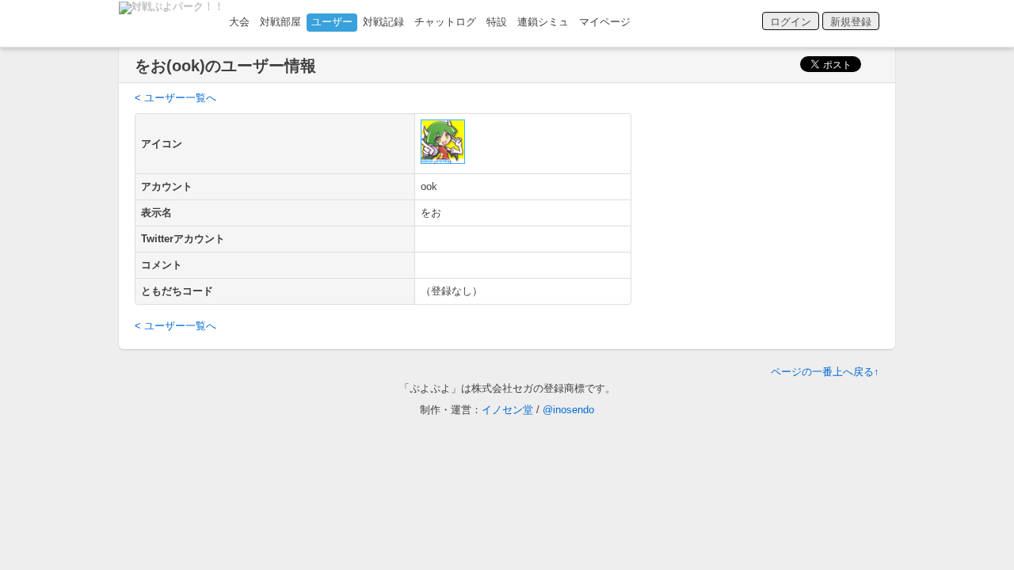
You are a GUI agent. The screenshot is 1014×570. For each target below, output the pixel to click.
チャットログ (445, 22)
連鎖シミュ (543, 22)
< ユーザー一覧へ (175, 98)
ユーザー (332, 22)
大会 (239, 22)
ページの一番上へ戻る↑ (825, 372)
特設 (496, 22)
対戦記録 (383, 22)
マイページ (605, 22)
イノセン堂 (507, 410)
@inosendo (568, 410)
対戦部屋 (280, 22)
